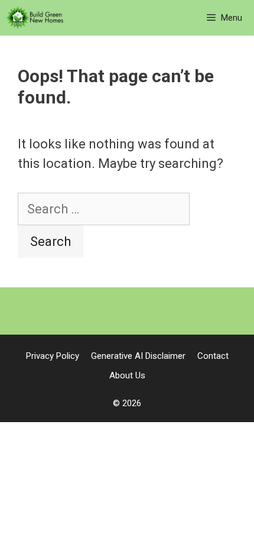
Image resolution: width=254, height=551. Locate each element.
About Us (127, 375)
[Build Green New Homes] (35, 17)
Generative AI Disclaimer (138, 356)
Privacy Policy (52, 356)
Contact (213, 356)
